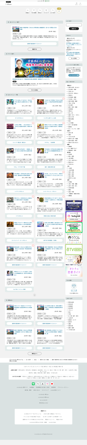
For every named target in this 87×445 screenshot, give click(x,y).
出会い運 (70, 132)
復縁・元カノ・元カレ (73, 115)
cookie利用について (55, 390)
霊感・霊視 (71, 328)
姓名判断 (70, 308)
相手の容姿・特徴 (72, 140)
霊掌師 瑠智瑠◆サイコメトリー (34, 43)
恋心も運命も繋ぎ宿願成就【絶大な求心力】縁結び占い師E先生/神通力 (73, 54)
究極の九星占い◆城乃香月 (50, 216)
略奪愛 (70, 127)
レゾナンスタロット (19, 191)
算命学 (70, 322)
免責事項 (53, 387)
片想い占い (71, 91)
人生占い (29, 378)
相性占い (70, 111)
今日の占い (71, 164)
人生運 (70, 168)
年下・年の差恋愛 (72, 125)
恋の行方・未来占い (73, 93)
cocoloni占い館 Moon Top (17, 359)
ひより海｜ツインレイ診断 (19, 289)
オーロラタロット (19, 118)
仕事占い (35, 378)
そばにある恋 (71, 136)
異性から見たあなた (73, 142)
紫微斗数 (70, 326)
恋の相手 (70, 105)
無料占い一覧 (47, 366)
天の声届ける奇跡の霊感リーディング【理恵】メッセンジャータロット (74, 44)
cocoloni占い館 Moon (43, 397)
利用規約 (32, 387)
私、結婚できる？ (72, 148)
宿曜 (69, 324)
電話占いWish (59, 419)
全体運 (70, 154)
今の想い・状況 (72, 99)
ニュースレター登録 (74, 75)
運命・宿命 (71, 174)
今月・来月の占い (72, 160)
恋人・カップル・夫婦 (73, 129)
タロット (70, 310)
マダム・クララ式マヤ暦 (19, 167)
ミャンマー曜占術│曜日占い (19, 142)
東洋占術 (70, 304)
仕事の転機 (71, 188)
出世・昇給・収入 (72, 186)
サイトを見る (34, 90)
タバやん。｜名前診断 (50, 142)
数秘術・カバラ (72, 320)
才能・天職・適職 (72, 184)
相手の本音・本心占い (73, 87)
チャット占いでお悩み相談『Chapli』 (32, 416)
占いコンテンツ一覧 (38, 366)
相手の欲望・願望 (72, 101)
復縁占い (53, 376)
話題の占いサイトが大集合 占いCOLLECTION (33, 419)
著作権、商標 (28, 390)
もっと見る (74, 58)
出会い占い (71, 376)
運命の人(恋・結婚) (73, 138)
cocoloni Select (52, 422)
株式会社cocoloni (43, 403)
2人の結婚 (70, 123)
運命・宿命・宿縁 (72, 107)
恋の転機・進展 (72, 97)
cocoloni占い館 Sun (43, 394)
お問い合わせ (36, 390)
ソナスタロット (19, 216)
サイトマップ (45, 390)
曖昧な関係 (71, 119)
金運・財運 (71, 192)
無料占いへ (34, 353)
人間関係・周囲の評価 (73, 193)
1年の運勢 (70, 158)
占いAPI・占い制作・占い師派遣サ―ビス (52, 416)
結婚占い (65, 376)
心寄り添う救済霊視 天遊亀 (49, 240)
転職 (69, 190)
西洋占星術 (71, 302)
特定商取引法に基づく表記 (42, 387)
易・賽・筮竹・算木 (73, 316)
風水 (69, 312)
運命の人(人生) (72, 178)
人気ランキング (28, 366)
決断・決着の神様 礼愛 (50, 167)
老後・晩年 (71, 176)
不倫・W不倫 (71, 103)
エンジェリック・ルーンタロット (19, 240)
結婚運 (70, 146)
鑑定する (34, 49)
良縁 (69, 134)
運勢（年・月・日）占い (54, 378)
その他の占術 (71, 330)
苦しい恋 (70, 113)
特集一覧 (60, 366)
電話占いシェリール (49, 419)
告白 (69, 121)
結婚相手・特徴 (72, 150)
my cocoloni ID (43, 400)
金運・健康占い (42, 378)
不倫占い (59, 376)
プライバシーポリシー (63, 387)
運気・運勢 (71, 156)
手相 (69, 314)
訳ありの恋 (71, 117)
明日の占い (71, 162)
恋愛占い (70, 95)
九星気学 (70, 318)
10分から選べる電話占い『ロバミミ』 (52, 413)
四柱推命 (70, 306)
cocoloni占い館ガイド (22, 387)
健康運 (70, 195)
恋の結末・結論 (72, 89)
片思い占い (47, 376)
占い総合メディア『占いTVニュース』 (33, 413)
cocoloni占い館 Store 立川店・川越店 (38, 422)
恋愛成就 (70, 109)
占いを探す (28, 359)
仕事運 (70, 182)
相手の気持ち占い (38, 376)
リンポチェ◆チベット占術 (50, 118)
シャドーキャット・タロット (49, 191)
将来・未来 (71, 172)
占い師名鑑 (54, 366)
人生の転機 (71, 170)
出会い (35, 359)
